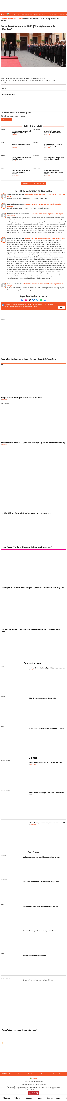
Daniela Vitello (16, 175)
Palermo (27, 14)
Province (13, 18)
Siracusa (60, 14)
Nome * (3, 83)
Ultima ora (23, 1098)
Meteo (34, 1098)
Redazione (15, 134)
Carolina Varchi (33, 764)
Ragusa (55, 14)
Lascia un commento (8, 94)
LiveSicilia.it (5, 18)
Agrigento (36, 14)
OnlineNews (4, 360)
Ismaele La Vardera (34, 796)
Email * (3, 88)
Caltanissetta (42, 14)
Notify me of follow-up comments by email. (17, 113)
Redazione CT (48, 134)
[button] (2, 1043)
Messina (51, 14)
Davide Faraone (33, 824)
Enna (47, 14)
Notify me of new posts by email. (13, 116)
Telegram (12, 1098)
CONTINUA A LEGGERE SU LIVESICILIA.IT (33, 183)
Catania (31, 14)
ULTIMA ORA (21, 14)
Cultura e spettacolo (48, 1098)
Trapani (64, 14)
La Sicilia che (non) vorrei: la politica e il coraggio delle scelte (45, 238)
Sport (62, 1098)
